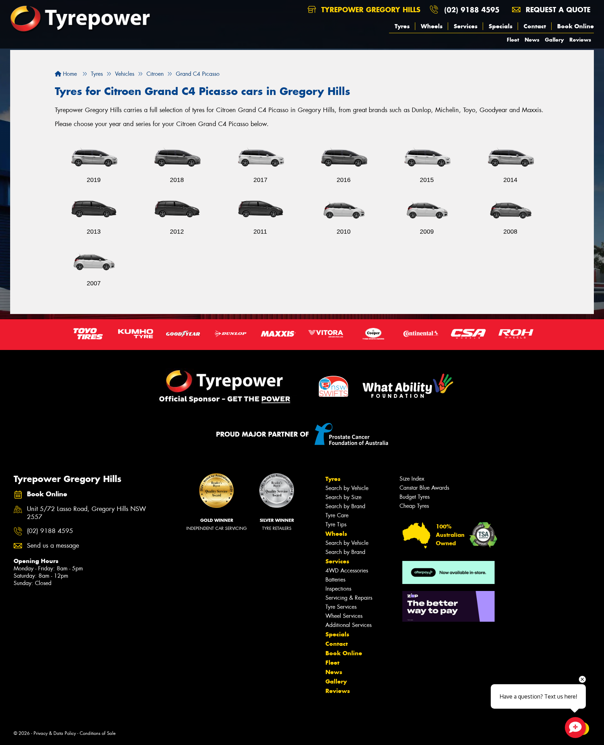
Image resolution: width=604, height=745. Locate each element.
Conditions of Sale (98, 733)
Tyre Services (341, 607)
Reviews (580, 39)
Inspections (338, 588)
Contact (535, 26)
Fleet (513, 39)
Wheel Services (343, 616)
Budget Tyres (415, 497)
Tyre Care (336, 515)
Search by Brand (345, 506)
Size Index (412, 478)
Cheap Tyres (414, 506)
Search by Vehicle (346, 488)
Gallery (554, 39)
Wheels (432, 26)
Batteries (335, 579)
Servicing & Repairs (348, 597)
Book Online (575, 26)
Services (465, 26)
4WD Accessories (346, 570)
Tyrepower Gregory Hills (369, 9)
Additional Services (348, 625)
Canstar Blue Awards (424, 487)
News (532, 39)
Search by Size (343, 497)
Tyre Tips (335, 524)
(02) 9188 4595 (471, 9)
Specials (500, 26)
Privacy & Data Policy (55, 733)
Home (69, 74)
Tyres (402, 26)
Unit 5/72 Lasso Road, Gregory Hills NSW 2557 (86, 513)
